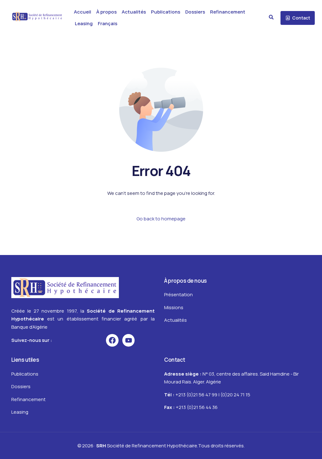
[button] (271, 17)
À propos (106, 11)
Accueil (82, 11)
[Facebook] (112, 340)
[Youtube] (128, 340)
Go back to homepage (161, 218)
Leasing (84, 23)
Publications (165, 11)
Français (107, 23)
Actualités (134, 11)
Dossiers (195, 11)
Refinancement (227, 11)
